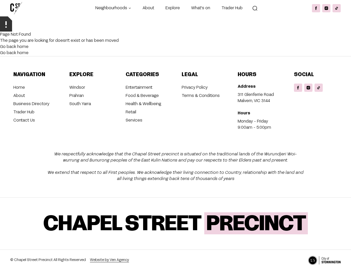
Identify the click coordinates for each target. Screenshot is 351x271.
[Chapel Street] (16, 8)
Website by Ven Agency (109, 260)
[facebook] (316, 8)
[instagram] (326, 8)
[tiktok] (336, 8)
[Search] (255, 8)
